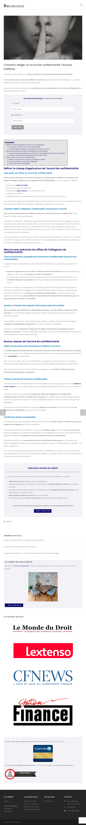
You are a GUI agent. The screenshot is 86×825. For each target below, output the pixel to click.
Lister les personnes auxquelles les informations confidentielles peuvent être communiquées (37, 153)
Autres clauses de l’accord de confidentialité (20, 157)
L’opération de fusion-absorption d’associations (20, 547)
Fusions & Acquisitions (21, 566)
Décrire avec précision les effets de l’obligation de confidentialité (27, 151)
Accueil (6, 801)
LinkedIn (9, 521)
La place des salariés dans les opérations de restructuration (24, 540)
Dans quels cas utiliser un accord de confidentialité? (24, 147)
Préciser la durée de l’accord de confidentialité (23, 161)
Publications (48, 801)
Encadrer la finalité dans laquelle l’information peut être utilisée (28, 155)
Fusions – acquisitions (31, 804)
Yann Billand (8, 809)
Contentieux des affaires (32, 809)
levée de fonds (22, 185)
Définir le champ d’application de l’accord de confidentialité (25, 145)
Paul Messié (8, 811)
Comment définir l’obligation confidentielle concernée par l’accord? (29, 149)
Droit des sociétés (30, 801)
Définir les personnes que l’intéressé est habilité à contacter (27, 159)
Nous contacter (43, 511)
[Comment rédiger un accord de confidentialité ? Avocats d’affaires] (43, 38)
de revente (12, 356)
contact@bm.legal (73, 811)
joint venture (22, 191)
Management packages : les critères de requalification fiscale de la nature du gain (31, 553)
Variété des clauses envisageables (19, 163)
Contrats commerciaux (31, 807)
